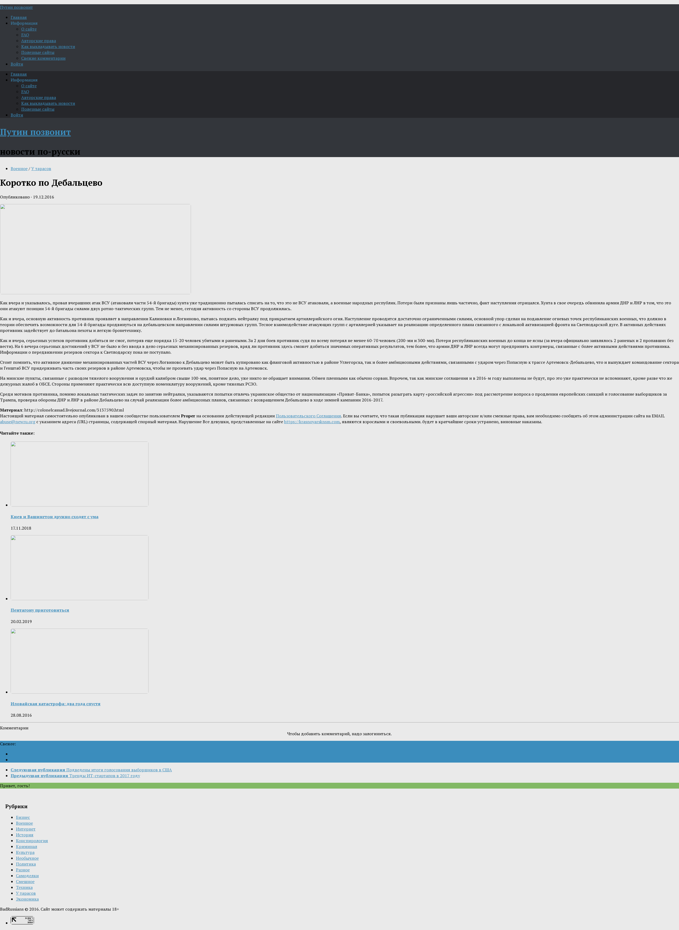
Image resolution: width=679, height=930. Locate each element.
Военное (19, 168)
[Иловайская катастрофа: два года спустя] (80, 692)
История (24, 835)
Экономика (27, 899)
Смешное (25, 881)
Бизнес (23, 817)
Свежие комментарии (43, 58)
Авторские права (38, 41)
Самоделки (27, 876)
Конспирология (32, 841)
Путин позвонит (16, 7)
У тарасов (41, 168)
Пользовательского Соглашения (308, 416)
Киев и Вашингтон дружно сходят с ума (54, 517)
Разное (23, 870)
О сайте (29, 29)
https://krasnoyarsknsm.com (312, 422)
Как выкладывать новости (48, 46)
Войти (17, 64)
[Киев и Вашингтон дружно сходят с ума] (80, 505)
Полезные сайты (37, 52)
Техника (24, 887)
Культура (25, 852)
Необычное (27, 858)
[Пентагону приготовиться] (80, 599)
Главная (19, 17)
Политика (26, 864)
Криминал (26, 846)
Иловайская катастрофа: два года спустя (56, 704)
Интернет (26, 829)
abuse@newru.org (17, 422)
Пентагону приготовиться (40, 610)
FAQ (25, 35)
